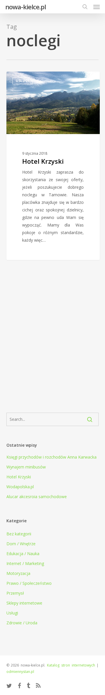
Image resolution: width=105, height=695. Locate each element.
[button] (96, 7)
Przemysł (15, 593)
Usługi (12, 613)
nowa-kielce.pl (25, 6)
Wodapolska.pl (20, 486)
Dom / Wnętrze (21, 543)
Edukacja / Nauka (22, 553)
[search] (84, 6)
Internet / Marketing (25, 563)
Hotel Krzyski (18, 477)
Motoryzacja (18, 573)
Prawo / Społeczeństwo (29, 583)
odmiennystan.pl (20, 671)
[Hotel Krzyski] (53, 166)
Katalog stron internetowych (71, 665)
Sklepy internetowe (24, 603)
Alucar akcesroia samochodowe (36, 496)
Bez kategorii (18, 534)
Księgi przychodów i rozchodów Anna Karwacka (51, 457)
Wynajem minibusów (26, 467)
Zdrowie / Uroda (21, 623)
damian (24, 78)
